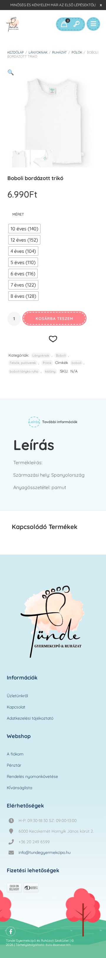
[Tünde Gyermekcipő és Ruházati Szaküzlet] (13, 24)
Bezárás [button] (101, 5)
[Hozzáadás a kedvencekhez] (53, 339)
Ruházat (59, 52)
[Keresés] (76, 24)
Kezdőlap (15, 52)
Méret (18, 214)
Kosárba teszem (54, 318)
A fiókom (15, 754)
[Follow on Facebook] (10, 931)
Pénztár (14, 765)
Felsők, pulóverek (23, 363)
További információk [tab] (59, 422)
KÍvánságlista (19, 787)
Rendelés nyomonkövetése (32, 776)
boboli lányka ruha (24, 371)
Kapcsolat (16, 707)
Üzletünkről (17, 695)
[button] (10, 72)
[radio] (24, 228)
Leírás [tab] (34, 422)
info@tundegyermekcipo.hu (45, 852)
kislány (50, 371)
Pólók (77, 52)
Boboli (61, 355)
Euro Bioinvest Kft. (58, 945)
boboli (76, 363)
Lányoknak (38, 52)
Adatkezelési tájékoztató (30, 718)
